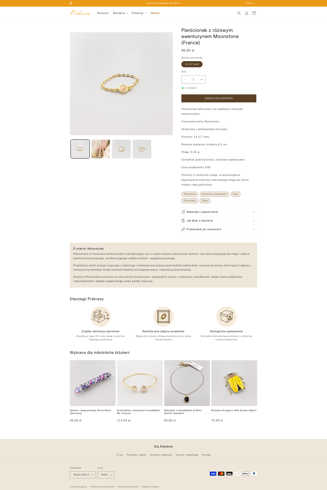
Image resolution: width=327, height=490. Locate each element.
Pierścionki (190, 200)
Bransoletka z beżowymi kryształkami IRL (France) (138, 412)
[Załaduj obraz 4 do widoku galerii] (142, 149)
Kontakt (206, 455)
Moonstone (190, 194)
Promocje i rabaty (136, 455)
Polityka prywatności (128, 486)
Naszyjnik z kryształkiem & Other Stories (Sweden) (183, 412)
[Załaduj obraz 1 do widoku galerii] (80, 149)
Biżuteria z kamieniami (214, 194)
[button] (120, 13)
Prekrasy (83, 487)
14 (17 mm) (192, 64)
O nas (119, 455)
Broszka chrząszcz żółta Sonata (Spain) (234, 410)
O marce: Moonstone (88, 248)
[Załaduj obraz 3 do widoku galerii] (121, 149)
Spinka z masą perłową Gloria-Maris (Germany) (90, 412)
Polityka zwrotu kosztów (103, 486)
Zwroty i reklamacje (187, 455)
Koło (235, 194)
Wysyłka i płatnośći (161, 455)
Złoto (205, 200)
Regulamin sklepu (150, 486)
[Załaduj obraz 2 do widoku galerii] (100, 149)
